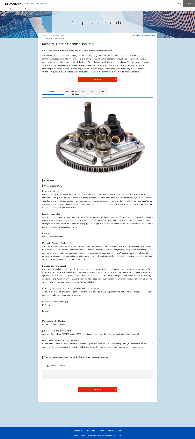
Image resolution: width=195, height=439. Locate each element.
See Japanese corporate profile (144, 35)
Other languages (41, 3)
